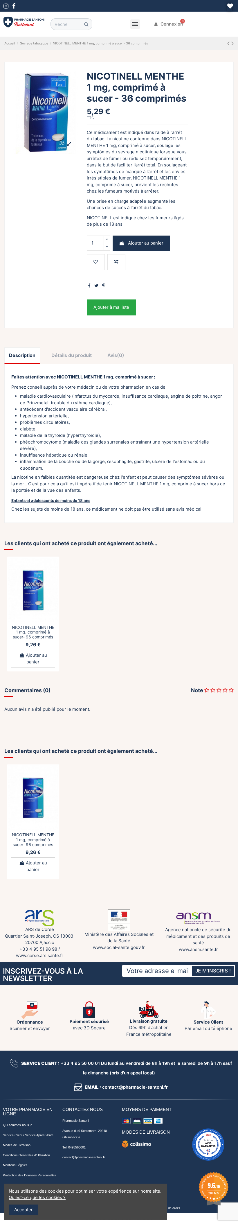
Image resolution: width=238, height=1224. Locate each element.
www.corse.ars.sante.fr (39, 955)
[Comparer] (37, 615)
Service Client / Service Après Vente (28, 1135)
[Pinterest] (103, 285)
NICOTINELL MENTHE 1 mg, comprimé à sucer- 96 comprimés (33, 632)
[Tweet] (96, 285)
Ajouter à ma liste (111, 307)
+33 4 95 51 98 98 (38, 949)
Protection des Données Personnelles (29, 1175)
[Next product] (232, 43)
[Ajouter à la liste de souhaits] (96, 262)
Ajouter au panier (145, 243)
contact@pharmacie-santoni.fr (83, 1157)
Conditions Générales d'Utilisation (26, 1155)
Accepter (23, 1209)
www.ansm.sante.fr (198, 949)
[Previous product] (229, 43)
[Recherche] (86, 24)
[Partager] (89, 285)
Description (22, 355)
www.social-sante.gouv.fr (119, 947)
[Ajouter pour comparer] (116, 262)
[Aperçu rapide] (33, 624)
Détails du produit (71, 355)
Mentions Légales (15, 1165)
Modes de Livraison (16, 1145)
